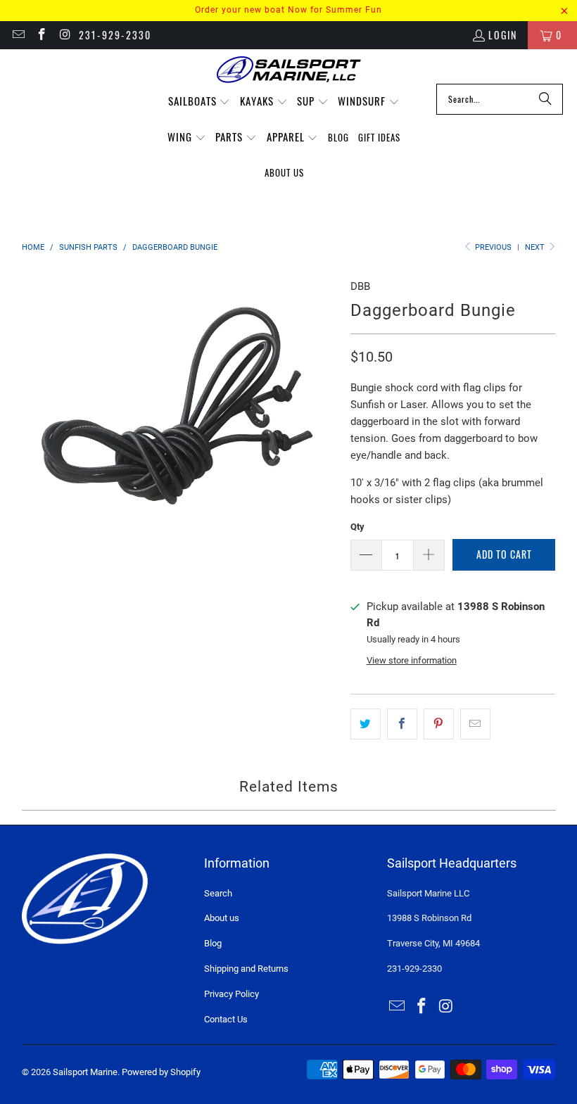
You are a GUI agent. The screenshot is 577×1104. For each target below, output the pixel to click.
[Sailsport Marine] (289, 70)
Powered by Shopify (161, 1072)
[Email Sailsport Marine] (18, 34)
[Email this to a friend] (475, 724)
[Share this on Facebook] (402, 724)
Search (218, 893)
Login (502, 34)
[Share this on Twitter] (365, 724)
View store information (412, 660)
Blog (213, 943)
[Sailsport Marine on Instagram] (65, 34)
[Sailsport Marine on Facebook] (41, 34)
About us (221, 918)
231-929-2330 (115, 34)
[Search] (545, 99)
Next (536, 247)
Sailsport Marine (85, 1072)
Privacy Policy (231, 994)
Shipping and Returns (246, 968)
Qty (357, 526)
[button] (199, 102)
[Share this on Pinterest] (439, 724)
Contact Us (226, 1019)
